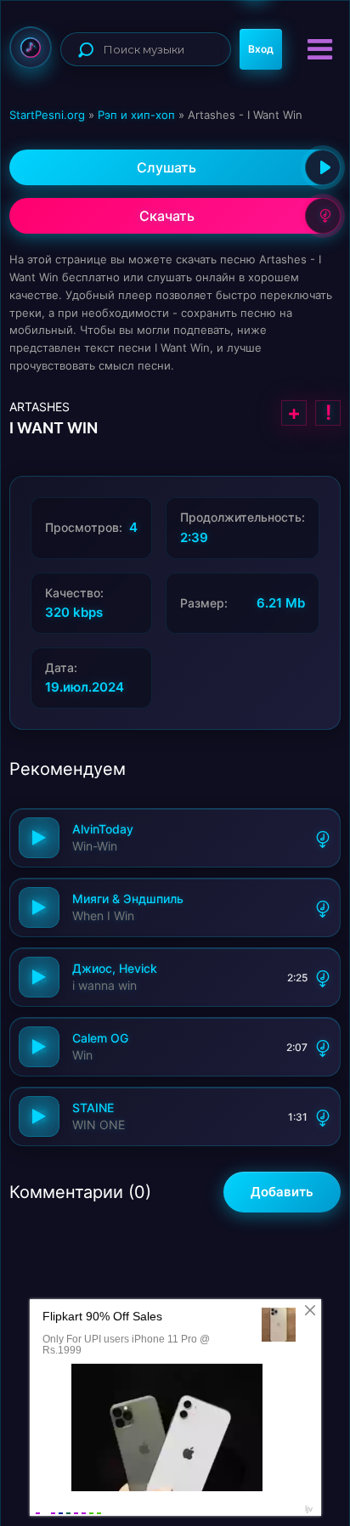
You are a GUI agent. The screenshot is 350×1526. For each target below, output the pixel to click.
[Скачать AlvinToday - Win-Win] (322, 838)
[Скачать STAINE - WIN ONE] (322, 1116)
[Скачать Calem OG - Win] (322, 1047)
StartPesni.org (47, 115)
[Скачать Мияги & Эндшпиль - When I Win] (322, 907)
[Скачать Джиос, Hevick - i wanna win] (322, 977)
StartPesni (30, 47)
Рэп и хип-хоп (136, 115)
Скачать (167, 215)
